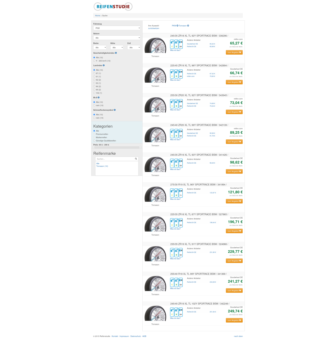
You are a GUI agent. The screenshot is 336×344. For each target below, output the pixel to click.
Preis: (101, 144)
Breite (96, 43)
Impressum (124, 336)
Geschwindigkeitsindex (104, 53)
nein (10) (99, 105)
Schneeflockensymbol (103, 110)
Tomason (183, 25)
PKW (174, 25)
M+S (95, 97)
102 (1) (99, 93)
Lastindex (98, 65)
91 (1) (98, 76)
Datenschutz (135, 336)
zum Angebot (233, 52)
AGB (144, 336)
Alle (97, 130)
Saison (96, 33)
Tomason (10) (102, 166)
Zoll (129, 43)
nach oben (238, 336)
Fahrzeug (97, 23)
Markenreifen (101, 137)
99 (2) (98, 89)
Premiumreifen (102, 134)
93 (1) (98, 83)
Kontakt (115, 336)
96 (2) (98, 86)
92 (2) (98, 79)
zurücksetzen (153, 28)
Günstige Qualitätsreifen (106, 140)
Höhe (112, 43)
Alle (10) (99, 57)
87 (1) (98, 73)
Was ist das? (175, 50)
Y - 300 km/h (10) (103, 60)
